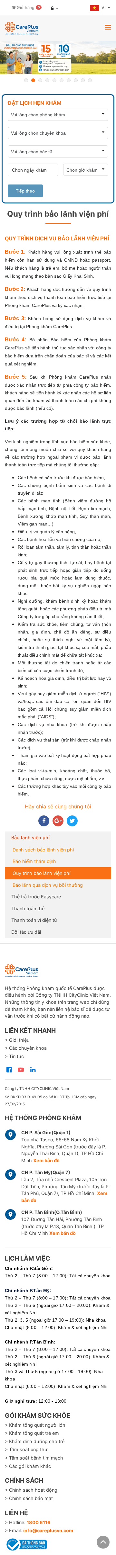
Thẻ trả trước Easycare (36, 896)
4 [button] (47, 80)
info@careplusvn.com (48, 1530)
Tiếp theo (25, 190)
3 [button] (40, 80)
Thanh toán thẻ (27, 908)
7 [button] (69, 80)
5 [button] (54, 80)
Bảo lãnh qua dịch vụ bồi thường (48, 885)
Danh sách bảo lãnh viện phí (43, 849)
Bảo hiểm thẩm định (34, 861)
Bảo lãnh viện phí (30, 837)
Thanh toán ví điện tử (34, 920)
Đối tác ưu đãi (26, 932)
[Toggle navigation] (108, 27)
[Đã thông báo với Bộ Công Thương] (26, 1543)
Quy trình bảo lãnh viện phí (41, 873)
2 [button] (33, 80)
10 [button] (90, 80)
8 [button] (76, 80)
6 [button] (61, 80)
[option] (58, 57)
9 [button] (83, 80)
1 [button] (26, 80)
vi (104, 7)
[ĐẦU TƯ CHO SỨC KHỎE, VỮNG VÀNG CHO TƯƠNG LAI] (58, 57)
